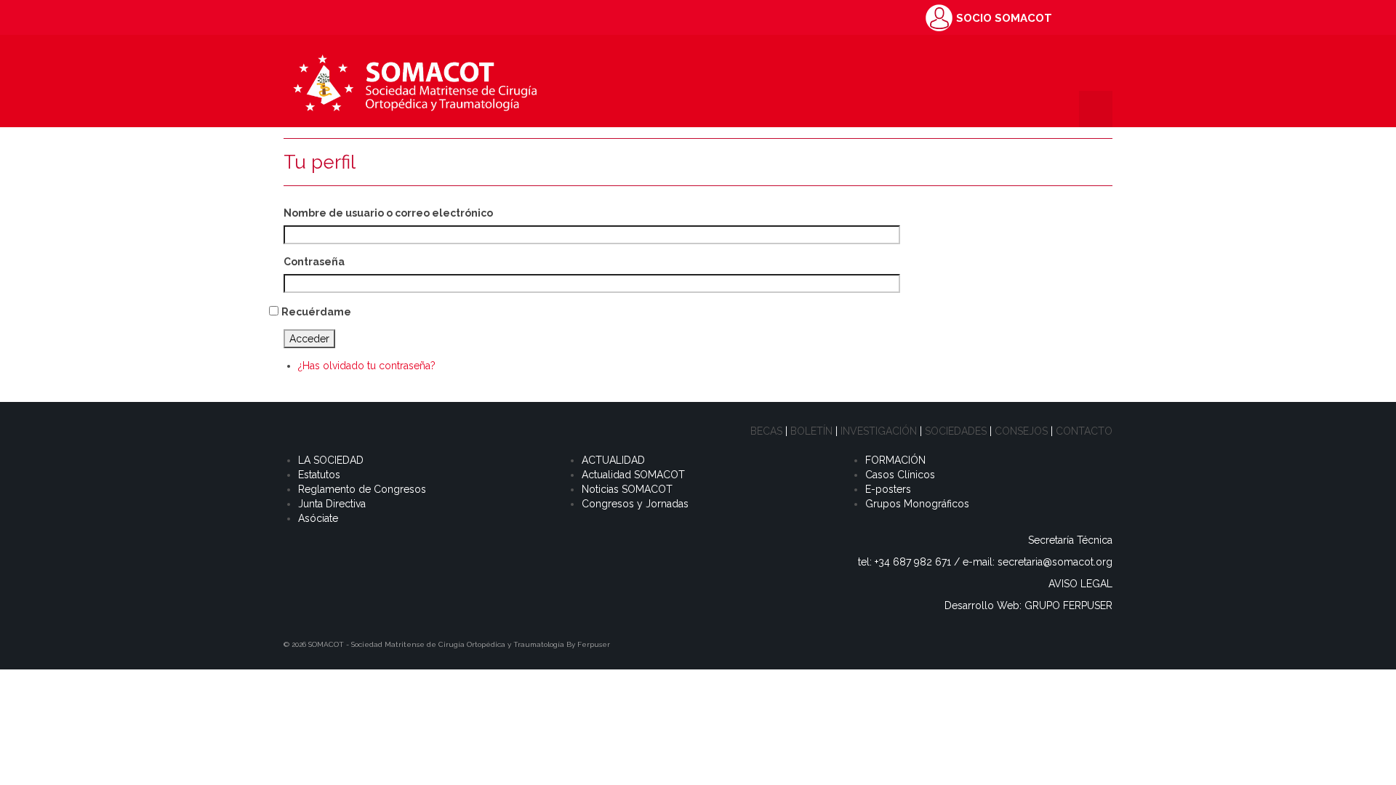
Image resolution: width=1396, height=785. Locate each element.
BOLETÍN (811, 431)
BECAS (766, 431)
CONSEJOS (1021, 431)
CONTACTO (1084, 431)
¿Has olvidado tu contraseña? (367, 365)
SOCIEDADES (956, 431)
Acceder (309, 339)
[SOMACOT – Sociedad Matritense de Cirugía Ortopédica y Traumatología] (414, 81)
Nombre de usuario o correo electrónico (388, 213)
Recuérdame (316, 312)
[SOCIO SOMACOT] (939, 17)
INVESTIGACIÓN (879, 431)
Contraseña (314, 261)
